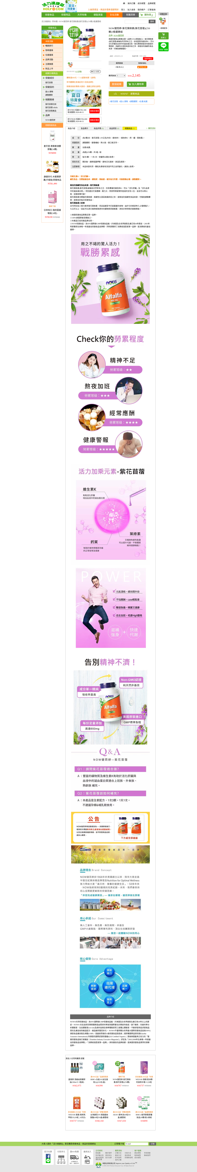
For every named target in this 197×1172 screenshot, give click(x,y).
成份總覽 (141, 3)
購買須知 (152, 128)
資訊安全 (108, 1155)
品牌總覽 (152, 3)
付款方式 (128, 1153)
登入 (123, 10)
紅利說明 (118, 1157)
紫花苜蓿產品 (50, 111)
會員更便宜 (148, 58)
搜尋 (152, 21)
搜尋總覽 (137, 1155)
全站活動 (114, 15)
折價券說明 (129, 1157)
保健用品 (65, 15)
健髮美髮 (98, 15)
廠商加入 (87, 1152)
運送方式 (118, 1155)
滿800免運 (74, 1152)
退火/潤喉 (49, 92)
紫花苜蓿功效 (50, 104)
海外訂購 (131, 3)
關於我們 (108, 1153)
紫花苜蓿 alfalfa (51, 107)
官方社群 (48, 1152)
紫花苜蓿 (49, 83)
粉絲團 (98, 1153)
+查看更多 (163, 28)
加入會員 (131, 10)
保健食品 (49, 15)
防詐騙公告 (100, 1155)
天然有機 (82, 15)
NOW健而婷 (50, 120)
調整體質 (49, 95)
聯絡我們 (147, 1155)
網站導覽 (137, 1153)
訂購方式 (118, 1153)
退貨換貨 (128, 1155)
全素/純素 (144, 101)
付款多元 (61, 1152)
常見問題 (147, 1153)
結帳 (163, 38)
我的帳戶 (141, 10)
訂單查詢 (152, 10)
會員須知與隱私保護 (100, 1158)
